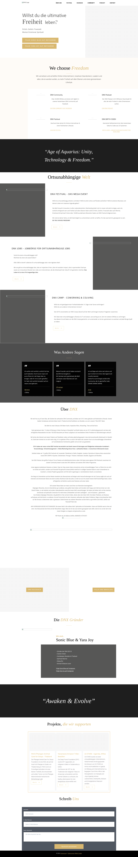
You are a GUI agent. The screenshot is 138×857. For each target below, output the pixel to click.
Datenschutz (71, 853)
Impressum (64, 853)
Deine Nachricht (27, 830)
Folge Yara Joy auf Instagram (65, 671)
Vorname (25, 810)
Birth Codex (78, 853)
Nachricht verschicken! (69, 846)
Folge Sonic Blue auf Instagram (65, 668)
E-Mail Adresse (27, 820)
